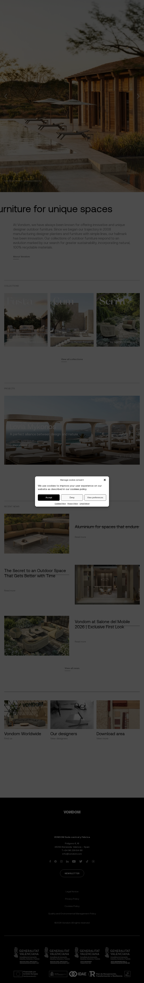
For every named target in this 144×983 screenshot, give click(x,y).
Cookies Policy (60, 503)
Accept (49, 497)
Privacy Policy (73, 503)
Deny (72, 497)
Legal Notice (84, 503)
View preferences (95, 497)
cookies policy (78, 489)
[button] (104, 480)
